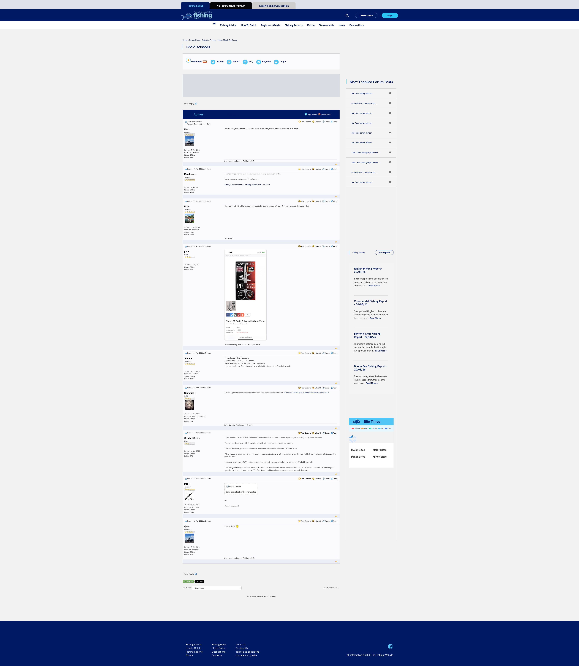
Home (185, 40)
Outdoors (217, 655)
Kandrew (189, 174)
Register (266, 61)
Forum (311, 25)
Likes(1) (318, 201)
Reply (335, 121)
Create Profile (366, 15)
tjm (186, 129)
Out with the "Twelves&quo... (364, 103)
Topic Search (312, 114)
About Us (241, 644)
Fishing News (219, 644)
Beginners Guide (270, 25)
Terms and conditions (247, 651)
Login (389, 15)
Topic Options (325, 114)
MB (186, 484)
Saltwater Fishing (209, 40)
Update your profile (246, 655)
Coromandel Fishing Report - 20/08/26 (370, 302)
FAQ (251, 61)
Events (236, 61)
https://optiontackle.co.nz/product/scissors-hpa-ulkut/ (306, 392)
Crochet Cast (191, 438)
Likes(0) (318, 121)
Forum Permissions (331, 587)
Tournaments (326, 25)
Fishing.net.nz (195, 5)
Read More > (374, 285)
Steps (187, 358)
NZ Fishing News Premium (231, 5)
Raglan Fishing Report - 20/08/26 (368, 270)
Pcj (186, 206)
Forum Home (194, 40)
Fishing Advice (228, 25)
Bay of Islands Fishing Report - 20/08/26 (367, 335)
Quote (327, 121)
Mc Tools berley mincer (361, 93)
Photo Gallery (219, 648)
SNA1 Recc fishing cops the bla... (365, 153)
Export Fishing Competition (274, 5)
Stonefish (189, 393)
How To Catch (248, 25)
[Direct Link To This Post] (186, 121)
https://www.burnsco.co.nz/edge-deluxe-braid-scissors (247, 184)
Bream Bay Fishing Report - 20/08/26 (370, 367)
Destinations (356, 25)
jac (186, 251)
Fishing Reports (294, 25)
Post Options (306, 121)
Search (220, 61)
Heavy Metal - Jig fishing (227, 40)
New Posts (196, 61)
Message (232, 114)
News (342, 25)
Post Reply (189, 103)
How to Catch (193, 648)
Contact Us (242, 648)
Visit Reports (384, 252)
